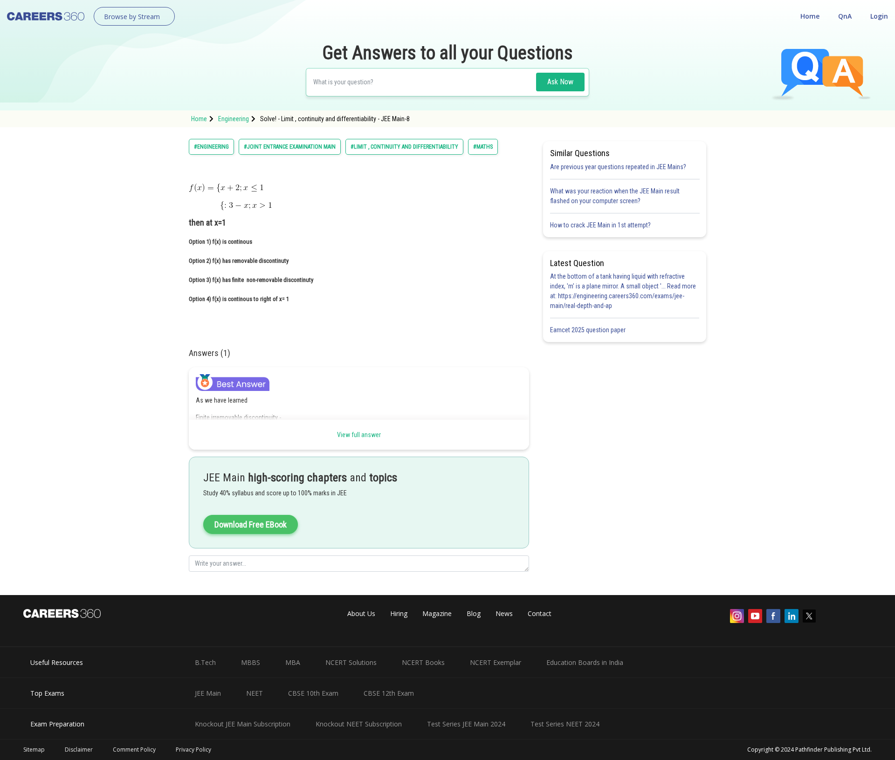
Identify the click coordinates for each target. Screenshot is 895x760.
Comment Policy (134, 749)
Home (809, 16)
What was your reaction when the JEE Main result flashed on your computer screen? (615, 196)
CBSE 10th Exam (313, 693)
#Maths (483, 147)
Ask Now (560, 81)
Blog (474, 613)
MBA (292, 662)
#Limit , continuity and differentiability (404, 147)
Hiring (398, 613)
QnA (845, 16)
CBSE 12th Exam (389, 693)
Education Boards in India (584, 662)
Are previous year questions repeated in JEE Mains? (618, 167)
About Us (361, 613)
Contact (539, 613)
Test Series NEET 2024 (564, 723)
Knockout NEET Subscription (359, 723)
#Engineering (211, 147)
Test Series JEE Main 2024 (466, 723)
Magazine (437, 613)
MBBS (250, 662)
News (504, 613)
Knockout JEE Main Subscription (242, 723)
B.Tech (205, 662)
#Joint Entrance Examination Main (290, 147)
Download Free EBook (250, 524)
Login (879, 16)
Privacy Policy (193, 749)
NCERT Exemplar (495, 662)
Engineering (233, 119)
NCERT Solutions (351, 662)
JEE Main (208, 693)
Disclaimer (79, 749)
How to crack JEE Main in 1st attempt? (600, 225)
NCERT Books (423, 662)
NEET (254, 693)
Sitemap (34, 749)
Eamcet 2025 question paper (588, 330)
